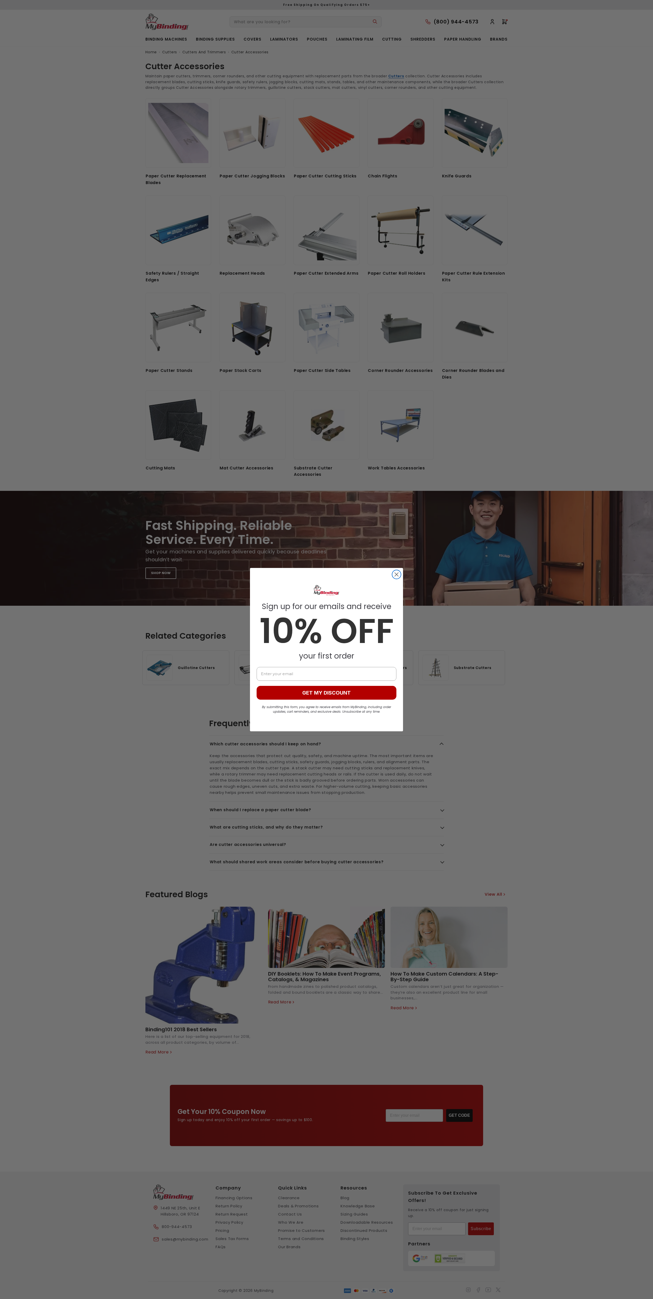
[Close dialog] (396, 574)
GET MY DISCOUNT (326, 693)
